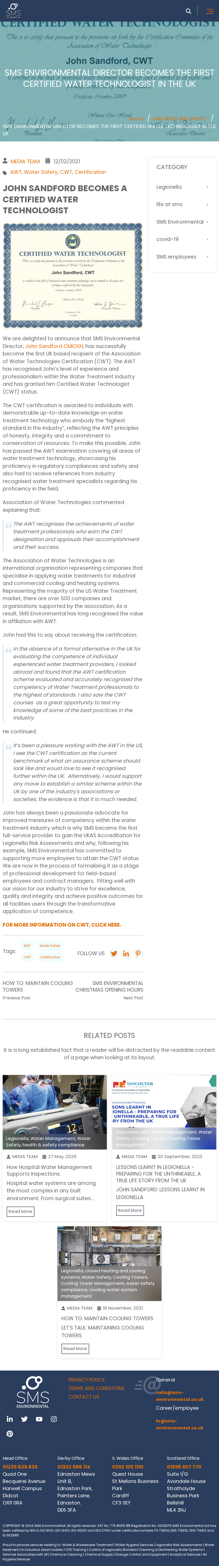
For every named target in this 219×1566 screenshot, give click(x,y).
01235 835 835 (20, 1466)
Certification (90, 172)
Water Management (52, 1138)
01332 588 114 (73, 1466)
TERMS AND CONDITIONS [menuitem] (96, 1388)
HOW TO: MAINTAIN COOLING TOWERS (107, 1318)
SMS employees (176, 256)
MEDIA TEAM (25, 161)
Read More (20, 1211)
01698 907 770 (184, 1466)
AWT (16, 172)
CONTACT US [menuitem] (83, 1396)
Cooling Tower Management (92, 1283)
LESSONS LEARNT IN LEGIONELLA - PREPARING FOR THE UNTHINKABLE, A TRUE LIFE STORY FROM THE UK (158, 1174)
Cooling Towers (149, 1138)
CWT (66, 172)
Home (136, 118)
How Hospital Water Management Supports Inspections (49, 1170)
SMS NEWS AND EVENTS (180, 118)
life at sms (169, 204)
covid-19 (168, 239)
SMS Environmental (180, 222)
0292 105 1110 (127, 1466)
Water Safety (41, 172)
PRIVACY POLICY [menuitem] (86, 1379)
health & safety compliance (53, 1145)
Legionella (169, 187)
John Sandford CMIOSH (53, 346)
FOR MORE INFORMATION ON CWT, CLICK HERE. (62, 925)
